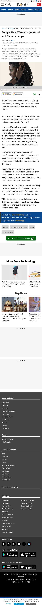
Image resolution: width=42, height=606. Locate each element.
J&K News (5, 529)
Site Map (9, 579)
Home (3, 9)
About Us (5, 405)
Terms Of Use (19, 579)
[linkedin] (24, 544)
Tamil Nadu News (7, 517)
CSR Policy (15, 582)
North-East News (7, 515)
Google (5, 227)
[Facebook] (4, 544)
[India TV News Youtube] (40, 1)
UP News (5, 520)
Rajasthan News (26, 503)
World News (5, 456)
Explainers (5, 474)
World (23, 9)
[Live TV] (39, 4)
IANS (12, 40)
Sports (30, 9)
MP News (5, 512)
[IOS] (31, 1)
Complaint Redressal (8, 411)
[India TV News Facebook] (36, 1)
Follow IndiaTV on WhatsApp (19, 238)
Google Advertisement (19, 227)
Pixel (32, 227)
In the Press (5, 414)
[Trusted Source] (18, 94)
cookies (8, 603)
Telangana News (26, 506)
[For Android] (10, 567)
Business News (7, 477)
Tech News (5, 471)
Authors (4, 425)
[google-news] (29, 544)
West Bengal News (27, 509)
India (17, 9)
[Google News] (7, 94)
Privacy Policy (31, 579)
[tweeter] (9, 544)
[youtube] (19, 544)
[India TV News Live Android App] (10, 554)
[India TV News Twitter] (38, 1)
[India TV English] (22, 4)
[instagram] (14, 544)
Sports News (6, 468)
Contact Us (5, 402)
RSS (28, 582)
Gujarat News (6, 526)
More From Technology (21, 261)
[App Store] (28, 554)
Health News (6, 480)
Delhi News (5, 503)
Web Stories (5, 428)
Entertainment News (8, 465)
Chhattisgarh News (8, 523)
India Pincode (6, 442)
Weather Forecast (7, 439)
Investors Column (7, 417)
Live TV (4, 423)
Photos (4, 459)
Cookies (6, 599)
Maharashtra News (27, 500)
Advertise (5, 408)
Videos (10, 9)
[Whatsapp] (34, 94)
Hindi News (5, 420)
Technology (10, 28)
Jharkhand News (7, 509)
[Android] (33, 1)
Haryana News (6, 506)
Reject (31, 603)
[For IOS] (28, 567)
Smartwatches (8, 232)
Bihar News (5, 500)
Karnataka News (7, 532)
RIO (23, 582)
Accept (19, 603)
